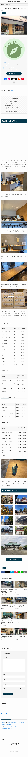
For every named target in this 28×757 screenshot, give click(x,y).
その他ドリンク (10, 109)
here (11, 90)
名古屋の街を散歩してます (11, 111)
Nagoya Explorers (7, 61)
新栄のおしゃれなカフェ (10, 101)
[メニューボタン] (1, 1)
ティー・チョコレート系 (12, 107)
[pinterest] (16, 744)
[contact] (19, 744)
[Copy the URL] (25, 572)
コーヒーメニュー (11, 103)
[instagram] (14, 744)
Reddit (17, 69)
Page (12, 69)
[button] (3, 572)
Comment (5, 657)
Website (4, 684)
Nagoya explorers (14, 1)
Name (4, 674)
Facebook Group (6, 69)
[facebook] (9, 744)
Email (4, 679)
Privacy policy (16, 749)
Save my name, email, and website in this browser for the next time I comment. (14, 689)
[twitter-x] (11, 744)
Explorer (4, 722)
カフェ (4, 12)
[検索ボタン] (26, 1)
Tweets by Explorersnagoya (7, 713)
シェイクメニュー (11, 105)
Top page (11, 749)
